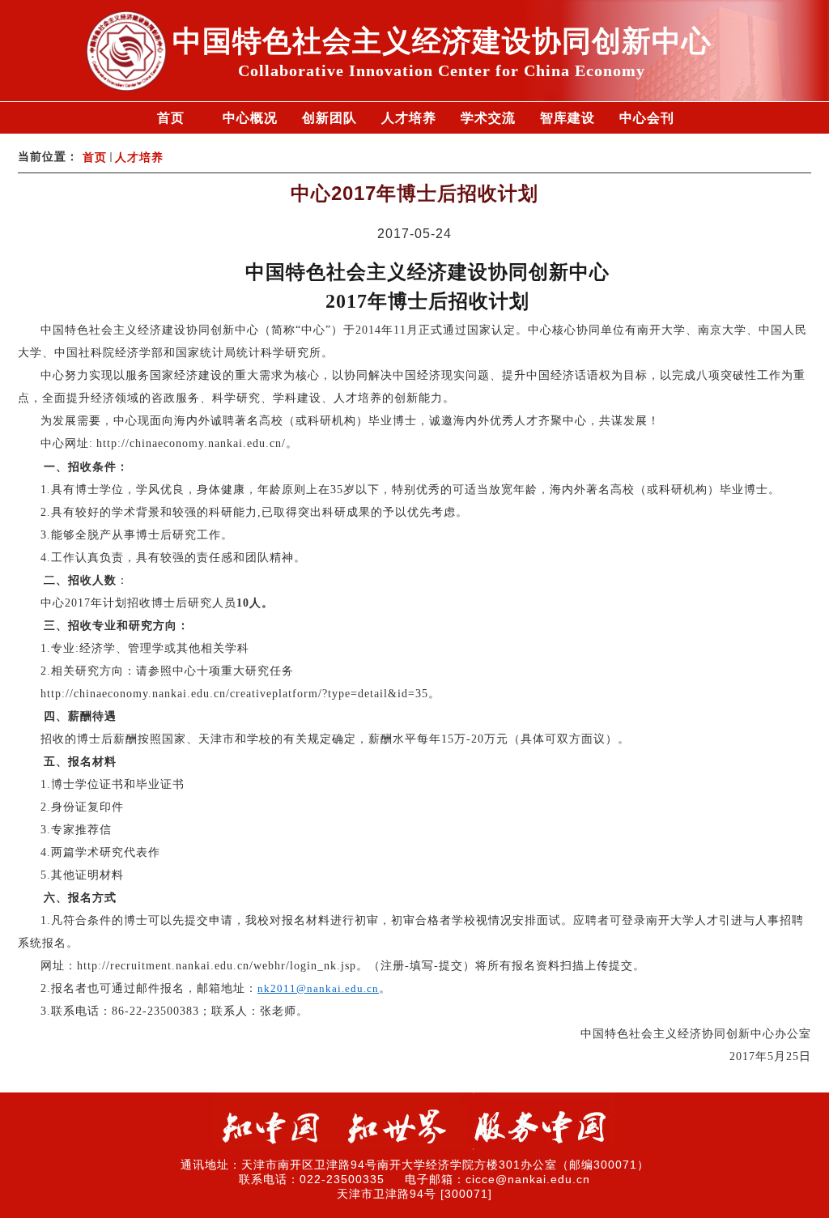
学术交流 (488, 118)
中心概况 (250, 118)
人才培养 (408, 118)
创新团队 (329, 118)
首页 (171, 118)
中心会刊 (646, 118)
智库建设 (567, 118)
